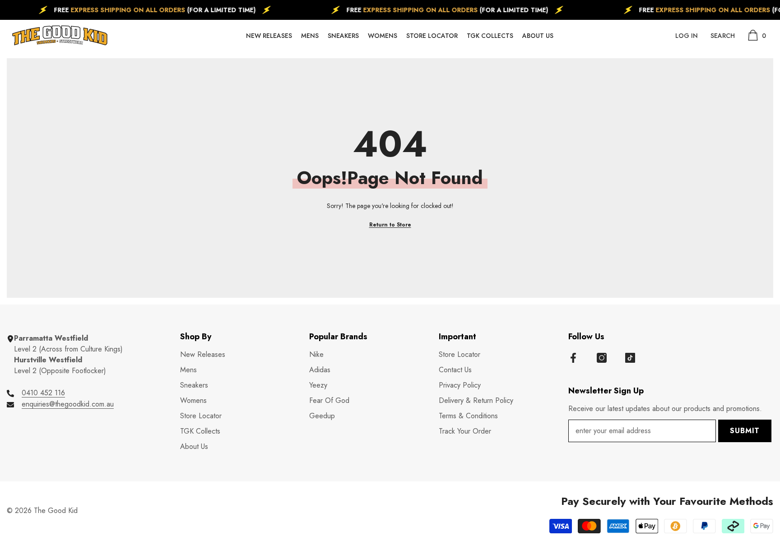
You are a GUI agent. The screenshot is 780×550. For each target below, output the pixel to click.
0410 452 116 (43, 393)
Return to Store (390, 225)
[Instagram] (602, 358)
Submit (745, 430)
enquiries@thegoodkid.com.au (68, 404)
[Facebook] (573, 358)
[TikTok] (630, 358)
